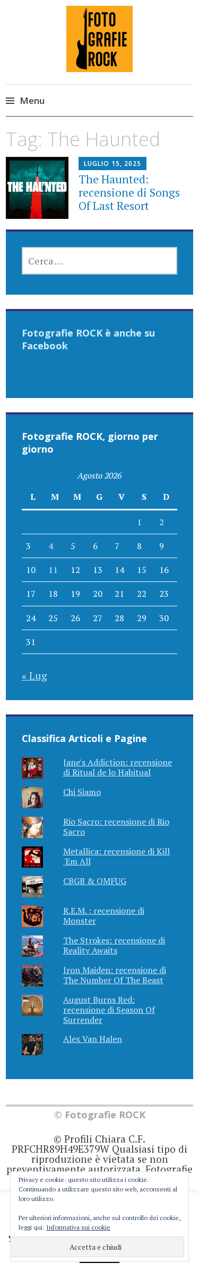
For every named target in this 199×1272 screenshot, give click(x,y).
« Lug (34, 675)
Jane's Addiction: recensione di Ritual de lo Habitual (117, 767)
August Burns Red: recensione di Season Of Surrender (109, 1010)
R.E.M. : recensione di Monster (103, 915)
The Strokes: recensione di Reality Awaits (114, 945)
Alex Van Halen (92, 1039)
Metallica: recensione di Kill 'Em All (116, 856)
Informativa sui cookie (78, 1227)
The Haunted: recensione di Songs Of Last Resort (129, 192)
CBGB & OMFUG (94, 881)
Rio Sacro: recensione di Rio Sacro (116, 826)
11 (53, 570)
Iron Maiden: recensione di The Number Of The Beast (114, 975)
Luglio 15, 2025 (112, 163)
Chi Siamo (82, 792)
